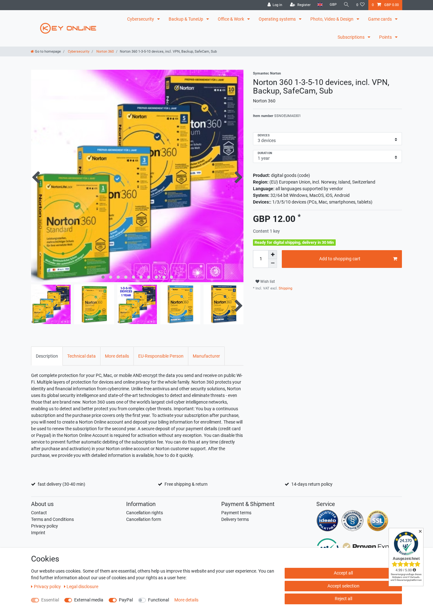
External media (88, 599)
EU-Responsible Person (161, 356)
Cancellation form (143, 519)
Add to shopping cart (339, 258)
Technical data (81, 356)
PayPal (126, 599)
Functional (158, 599)
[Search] (346, 5)
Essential (50, 599)
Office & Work (231, 19)
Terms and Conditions (52, 519)
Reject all (343, 598)
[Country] (320, 5)
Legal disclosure (82, 586)
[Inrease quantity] (272, 254)
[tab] (47, 356)
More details (117, 356)
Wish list (267, 281)
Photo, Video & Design (332, 19)
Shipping (285, 288)
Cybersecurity (141, 19)
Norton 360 (104, 51)
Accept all (343, 572)
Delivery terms (235, 519)
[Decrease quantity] (272, 263)
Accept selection (343, 585)
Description (47, 356)
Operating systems (278, 19)
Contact (39, 512)
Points (386, 37)
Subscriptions (351, 37)
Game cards (380, 19)
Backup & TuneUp (186, 19)
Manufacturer (206, 356)
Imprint (38, 532)
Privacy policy (44, 526)
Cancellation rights (144, 512)
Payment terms (236, 512)
